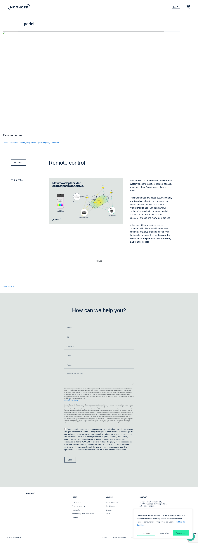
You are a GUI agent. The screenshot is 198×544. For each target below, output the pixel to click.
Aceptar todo (181, 533)
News (33, 142)
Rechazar (146, 533)
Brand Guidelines (119, 537)
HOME (74, 497)
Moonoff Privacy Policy (71, 400)
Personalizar (164, 533)
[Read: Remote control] (83, 81)
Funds (105, 537)
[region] (163, 524)
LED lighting (25, 142)
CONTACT (143, 497)
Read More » (8, 286)
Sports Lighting (43, 142)
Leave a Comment (10, 142)
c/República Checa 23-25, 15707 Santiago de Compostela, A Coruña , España (153, 504)
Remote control (12, 135)
